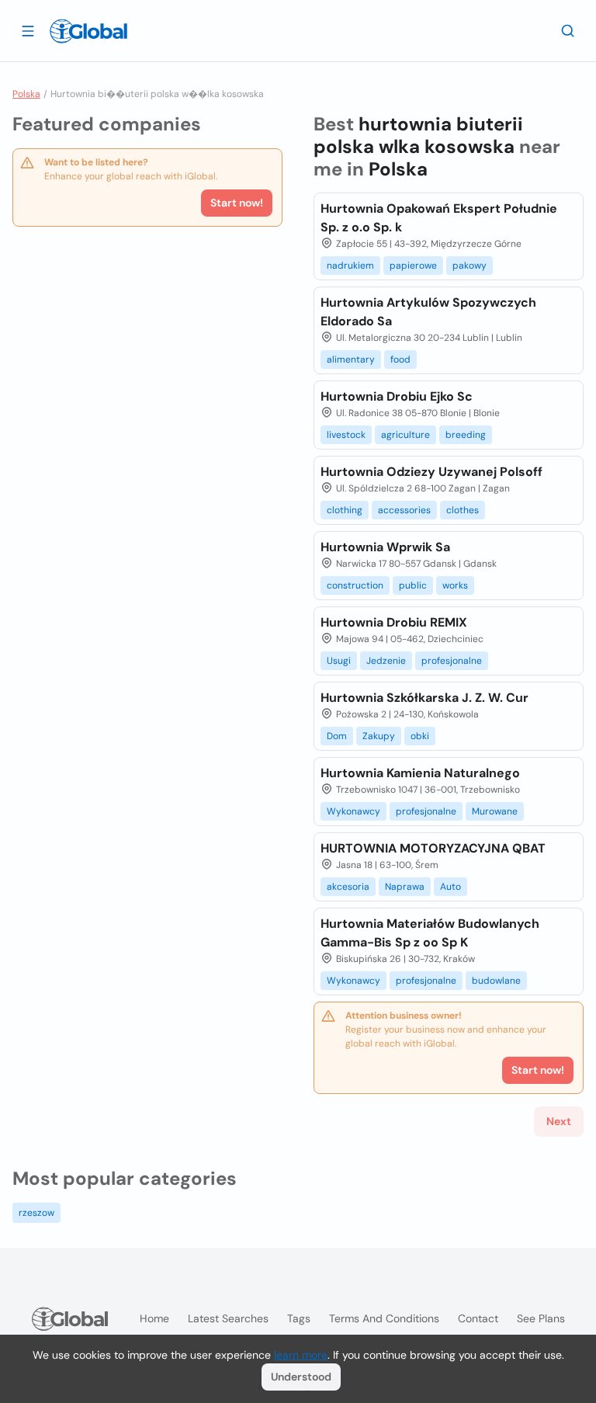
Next (558, 1121)
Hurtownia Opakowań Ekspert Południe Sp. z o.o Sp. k (439, 217)
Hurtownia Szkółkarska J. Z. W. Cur (424, 697)
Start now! (236, 203)
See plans (541, 1318)
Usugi (339, 661)
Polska (26, 94)
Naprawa (404, 886)
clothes (462, 510)
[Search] (568, 30)
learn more (300, 1355)
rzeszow (36, 1213)
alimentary (351, 359)
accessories (404, 510)
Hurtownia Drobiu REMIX (394, 622)
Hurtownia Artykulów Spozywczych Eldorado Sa (428, 311)
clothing (344, 510)
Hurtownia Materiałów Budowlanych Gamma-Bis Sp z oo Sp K (430, 932)
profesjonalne (451, 661)
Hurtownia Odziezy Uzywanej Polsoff (431, 472)
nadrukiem (350, 265)
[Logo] (88, 31)
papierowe (413, 265)
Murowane (495, 811)
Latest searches (228, 1318)
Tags (298, 1318)
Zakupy (378, 736)
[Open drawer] (27, 30)
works (455, 585)
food (400, 359)
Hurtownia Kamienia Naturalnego (420, 773)
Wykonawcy (353, 811)
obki (420, 736)
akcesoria (348, 886)
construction (355, 585)
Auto (450, 886)
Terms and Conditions (384, 1318)
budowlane (496, 980)
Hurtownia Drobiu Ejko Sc (397, 396)
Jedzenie (386, 661)
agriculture (405, 435)
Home (154, 1318)
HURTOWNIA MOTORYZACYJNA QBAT (433, 848)
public (413, 585)
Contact (478, 1318)
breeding (465, 435)
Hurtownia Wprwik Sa (385, 547)
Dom (337, 736)
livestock (346, 435)
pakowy (469, 265)
